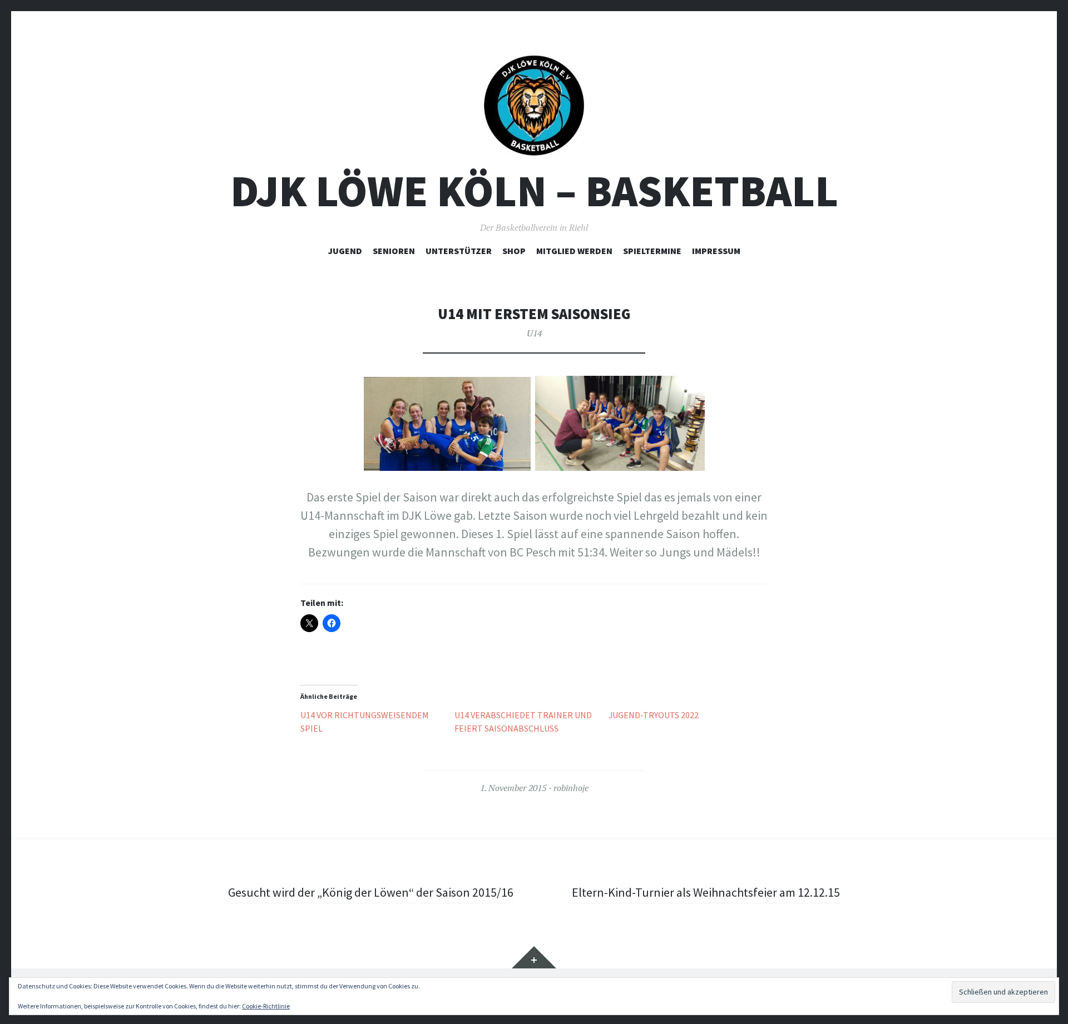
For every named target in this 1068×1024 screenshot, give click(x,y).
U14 (534, 333)
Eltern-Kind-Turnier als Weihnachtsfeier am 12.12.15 (706, 892)
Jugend (345, 250)
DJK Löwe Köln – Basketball (534, 191)
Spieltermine (652, 250)
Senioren (394, 250)
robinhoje (571, 788)
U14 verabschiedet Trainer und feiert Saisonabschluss (523, 721)
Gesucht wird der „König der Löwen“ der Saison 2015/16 (370, 892)
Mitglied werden (574, 250)
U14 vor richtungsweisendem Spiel (364, 721)
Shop (514, 250)
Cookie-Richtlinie (266, 1006)
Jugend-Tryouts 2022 (654, 714)
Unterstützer (459, 250)
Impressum (716, 250)
